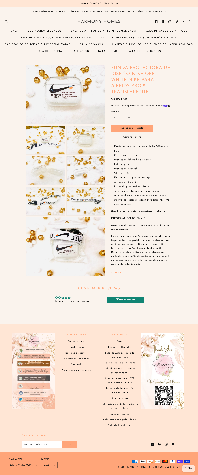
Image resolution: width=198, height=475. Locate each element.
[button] (6, 21)
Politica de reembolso (77, 359)
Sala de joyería (119, 414)
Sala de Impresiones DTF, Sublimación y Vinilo (119, 380)
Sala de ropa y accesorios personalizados (119, 371)
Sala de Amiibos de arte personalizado (119, 355)
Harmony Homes (137, 467)
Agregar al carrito (132, 128)
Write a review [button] (125, 299)
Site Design (156, 467)
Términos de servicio (77, 353)
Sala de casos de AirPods (119, 363)
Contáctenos (77, 347)
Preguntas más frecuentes (76, 370)
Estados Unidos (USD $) (22, 465)
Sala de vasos (119, 398)
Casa (120, 341)
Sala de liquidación (119, 425)
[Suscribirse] (69, 444)
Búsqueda (76, 364)
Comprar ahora (132, 137)
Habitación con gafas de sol (120, 420)
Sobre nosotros (77, 341)
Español (47, 465)
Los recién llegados (119, 347)
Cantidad (115, 112)
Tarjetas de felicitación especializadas (119, 390)
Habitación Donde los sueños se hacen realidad (120, 406)
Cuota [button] (118, 272)
